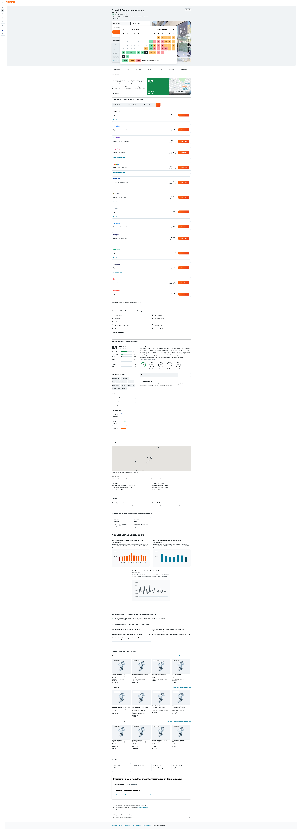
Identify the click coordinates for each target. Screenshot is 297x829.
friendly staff (115, 381)
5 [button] (173, 37)
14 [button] (142, 45)
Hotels (120, 825)
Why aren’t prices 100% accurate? (122, 817)
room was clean (116, 378)
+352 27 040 (115, 18)
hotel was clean (116, 385)
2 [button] (123, 41)
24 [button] (127, 52)
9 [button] (123, 45)
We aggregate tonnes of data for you (123, 815)
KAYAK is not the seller (119, 812)
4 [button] (169, 37)
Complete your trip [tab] (119, 784)
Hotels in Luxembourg (169, 794)
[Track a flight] (3, 21)
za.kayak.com (114, 825)
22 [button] (146, 49)
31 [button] (127, 56)
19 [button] (134, 49)
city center (130, 381)
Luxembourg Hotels (147, 825)
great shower (131, 385)
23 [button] (123, 52)
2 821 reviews (124, 14)
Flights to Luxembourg (120, 794)
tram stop (124, 385)
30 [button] (123, 56)
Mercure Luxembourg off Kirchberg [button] (121, 707)
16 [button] (123, 49)
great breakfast (125, 378)
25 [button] (131, 52)
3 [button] (127, 41)
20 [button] (138, 49)
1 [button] (158, 37)
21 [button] (142, 49)
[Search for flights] (3, 7)
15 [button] (146, 45)
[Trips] (3, 25)
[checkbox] (119, 415)
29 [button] (146, 52)
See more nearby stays (185, 655)
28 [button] (142, 52)
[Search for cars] (3, 13)
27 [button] (138, 52)
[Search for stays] (3, 10)
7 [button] (142, 41)
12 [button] (134, 45)
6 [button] (138, 41)
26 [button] (135, 52)
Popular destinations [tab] (131, 784)
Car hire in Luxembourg (145, 794)
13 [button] (138, 45)
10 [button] (127, 45)
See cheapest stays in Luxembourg (182, 687)
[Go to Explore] (3, 18)
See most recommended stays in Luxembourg (179, 721)
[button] (2, 2)
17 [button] (127, 49)
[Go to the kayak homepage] (10, 2)
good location (123, 381)
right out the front (122, 388)
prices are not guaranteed (142, 807)
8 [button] (158, 41)
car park (114, 388)
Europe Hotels (127, 825)
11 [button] (131, 45)
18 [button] (131, 49)
